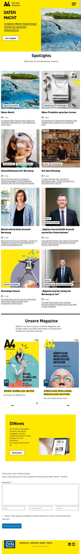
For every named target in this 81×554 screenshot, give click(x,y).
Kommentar (7, 482)
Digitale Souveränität (11, 105)
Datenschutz (24, 543)
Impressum (34, 543)
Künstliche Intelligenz (24, 164)
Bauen (46, 164)
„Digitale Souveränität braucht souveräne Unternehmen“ (58, 230)
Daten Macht (7, 112)
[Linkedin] (69, 544)
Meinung (7, 222)
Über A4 (49, 543)
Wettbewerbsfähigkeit (11, 284)
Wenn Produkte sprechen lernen (59, 112)
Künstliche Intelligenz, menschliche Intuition (18, 392)
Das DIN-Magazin (16, 4)
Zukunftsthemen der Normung (17, 170)
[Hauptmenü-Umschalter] (74, 4)
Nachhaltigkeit (62, 105)
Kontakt (42, 543)
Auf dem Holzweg (51, 170)
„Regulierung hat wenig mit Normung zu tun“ (56, 292)
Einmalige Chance (10, 291)
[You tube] (73, 544)
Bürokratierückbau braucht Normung (15, 230)
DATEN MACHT (10, 14)
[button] (32, 403)
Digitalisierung (49, 105)
